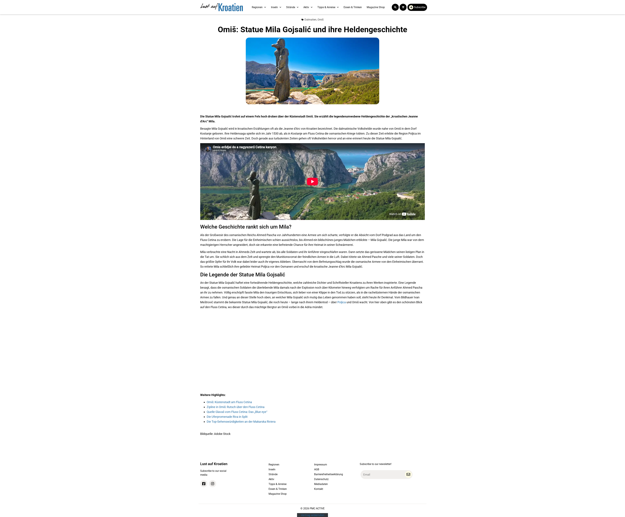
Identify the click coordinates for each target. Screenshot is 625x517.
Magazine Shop (376, 7)
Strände (290, 7)
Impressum (320, 464)
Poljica (341, 302)
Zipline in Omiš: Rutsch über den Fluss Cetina (235, 407)
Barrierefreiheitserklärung (328, 474)
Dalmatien (310, 19)
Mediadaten (321, 484)
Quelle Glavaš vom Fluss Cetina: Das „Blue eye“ (237, 412)
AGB (316, 469)
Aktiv (306, 7)
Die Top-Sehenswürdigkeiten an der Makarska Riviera (241, 421)
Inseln (274, 7)
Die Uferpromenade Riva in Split (227, 416)
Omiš (321, 19)
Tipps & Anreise (326, 7)
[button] (395, 7)
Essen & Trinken (353, 7)
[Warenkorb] (403, 7)
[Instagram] (212, 483)
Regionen (257, 7)
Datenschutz (321, 479)
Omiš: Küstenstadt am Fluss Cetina (229, 402)
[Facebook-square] (203, 483)
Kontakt (318, 488)
